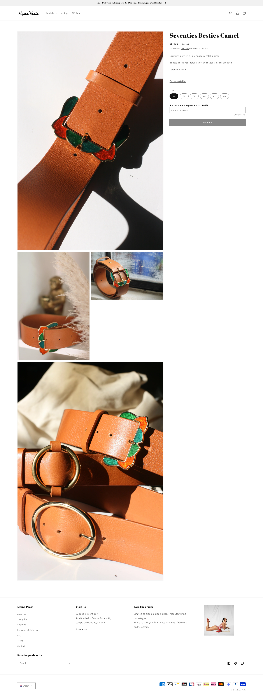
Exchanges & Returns (27, 630)
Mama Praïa (241, 690)
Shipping (185, 48)
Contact (21, 646)
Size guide (22, 619)
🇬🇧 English (24, 686)
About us (21, 614)
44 (224, 96)
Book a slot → (83, 629)
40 (204, 96)
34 (174, 96)
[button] (230, 13)
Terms (20, 640)
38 (194, 96)
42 (214, 96)
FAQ (19, 635)
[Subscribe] (68, 663)
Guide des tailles (178, 81)
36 (184, 96)
